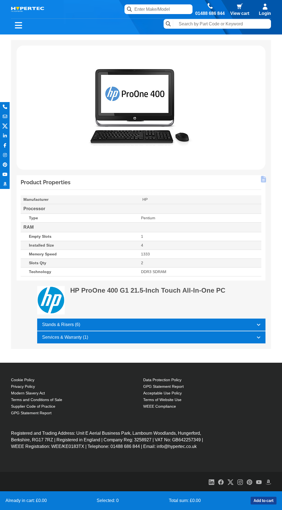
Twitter (5, 126)
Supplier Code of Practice (33, 406)
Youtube (5, 174)
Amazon (5, 184)
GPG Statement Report (31, 413)
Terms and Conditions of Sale (36, 399)
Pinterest (5, 165)
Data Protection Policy (162, 380)
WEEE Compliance (159, 406)
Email (5, 116)
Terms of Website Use (162, 399)
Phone (5, 107)
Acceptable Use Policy (162, 393)
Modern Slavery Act (28, 393)
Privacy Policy (23, 386)
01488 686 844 (210, 13)
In (5, 136)
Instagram (5, 155)
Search (168, 24)
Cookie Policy (22, 380)
